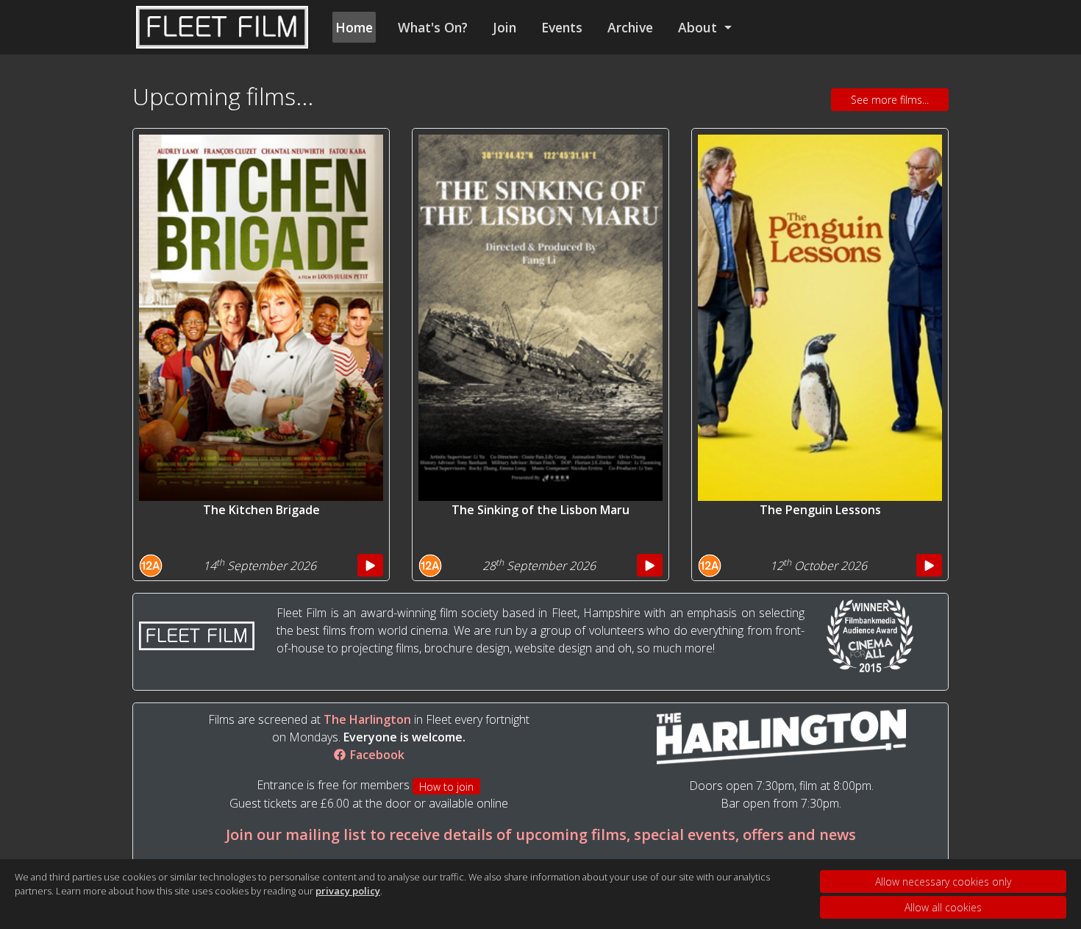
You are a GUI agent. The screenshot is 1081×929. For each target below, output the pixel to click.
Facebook (375, 755)
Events (561, 27)
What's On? (433, 27)
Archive (630, 27)
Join (504, 27)
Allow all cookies (943, 907)
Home (354, 27)
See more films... (890, 100)
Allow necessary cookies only (943, 882)
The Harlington (367, 719)
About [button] (699, 27)
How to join (446, 787)
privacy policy (347, 890)
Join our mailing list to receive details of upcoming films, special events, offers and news (541, 834)
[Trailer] (370, 565)
